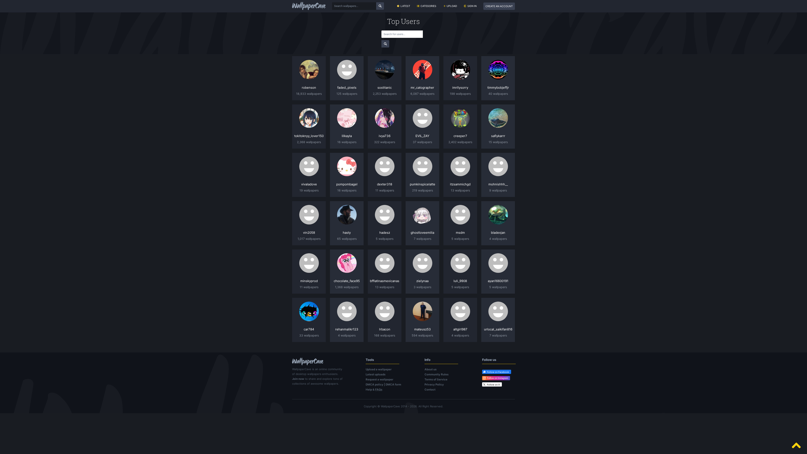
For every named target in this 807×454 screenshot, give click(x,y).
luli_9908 (460, 281)
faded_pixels (346, 88)
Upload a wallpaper (379, 369)
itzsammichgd (460, 184)
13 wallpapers (460, 190)
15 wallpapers (498, 142)
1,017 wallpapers (309, 238)
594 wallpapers (422, 335)
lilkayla (347, 136)
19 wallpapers (309, 190)
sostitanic (384, 88)
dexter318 (384, 184)
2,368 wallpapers (309, 142)
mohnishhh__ (498, 184)
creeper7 (460, 136)
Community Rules (436, 374)
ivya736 (384, 136)
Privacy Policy (434, 384)
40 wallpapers (498, 93)
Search (380, 6)
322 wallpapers (384, 142)
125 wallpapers (346, 93)
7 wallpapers (422, 238)
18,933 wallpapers (309, 93)
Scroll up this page (796, 445)
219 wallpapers (422, 190)
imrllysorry (460, 88)
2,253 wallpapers (385, 93)
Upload (452, 6)
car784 (309, 329)
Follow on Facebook (498, 372)
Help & (374, 389)
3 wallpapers (422, 287)
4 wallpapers (498, 238)
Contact (430, 389)
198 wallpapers (460, 93)
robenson (309, 88)
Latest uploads (375, 374)
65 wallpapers (347, 238)
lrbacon (384, 329)
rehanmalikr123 (346, 329)
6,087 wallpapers (422, 93)
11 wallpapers (384, 190)
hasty (347, 233)
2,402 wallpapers (460, 142)
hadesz (384, 233)
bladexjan (498, 233)
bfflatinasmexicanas (384, 281)
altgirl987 (460, 329)
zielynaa (422, 281)
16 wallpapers (346, 142)
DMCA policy (374, 384)
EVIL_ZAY (422, 136)
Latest (405, 6)
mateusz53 (422, 329)
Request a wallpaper (379, 379)
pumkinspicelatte (422, 184)
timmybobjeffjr (498, 88)
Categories (428, 6)
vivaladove (309, 184)
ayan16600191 (498, 281)
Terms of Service (436, 379)
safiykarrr (498, 136)
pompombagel (346, 184)
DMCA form (393, 384)
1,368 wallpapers (347, 287)
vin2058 (309, 233)
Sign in (472, 6)
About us (430, 369)
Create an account (499, 6)
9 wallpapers (498, 190)
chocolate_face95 (347, 281)
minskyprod (309, 281)
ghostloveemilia (422, 233)
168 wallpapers (384, 335)
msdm (460, 233)
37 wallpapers (422, 142)
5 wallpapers (384, 238)
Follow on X (493, 384)
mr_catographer (422, 88)
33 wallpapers (309, 335)
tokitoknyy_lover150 (309, 136)
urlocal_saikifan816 (498, 329)
